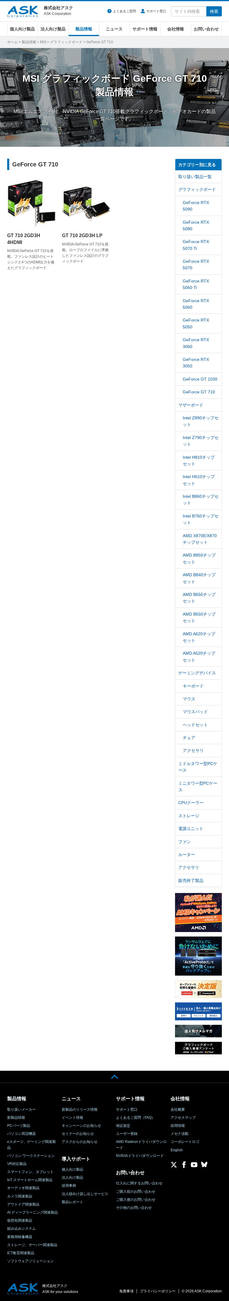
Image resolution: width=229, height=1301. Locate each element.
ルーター (186, 854)
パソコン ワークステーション (31, 1156)
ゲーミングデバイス (197, 672)
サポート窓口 (156, 11)
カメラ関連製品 (19, 1196)
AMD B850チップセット (199, 558)
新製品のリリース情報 (80, 1109)
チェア (189, 737)
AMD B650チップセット (199, 597)
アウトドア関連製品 (23, 1204)
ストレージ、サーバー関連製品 (32, 1245)
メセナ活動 (179, 1134)
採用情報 (178, 1126)
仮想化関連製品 (19, 1220)
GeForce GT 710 (199, 392)
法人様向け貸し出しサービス (85, 1194)
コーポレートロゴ (185, 1142)
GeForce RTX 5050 (196, 323)
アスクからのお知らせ (80, 1142)
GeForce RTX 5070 (196, 264)
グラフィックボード (66, 42)
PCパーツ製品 (18, 1126)
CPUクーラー (191, 802)
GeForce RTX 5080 (196, 225)
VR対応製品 (17, 1164)
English (177, 1150)
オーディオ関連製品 (23, 1188)
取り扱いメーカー (21, 1109)
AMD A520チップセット (199, 656)
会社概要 (178, 1109)
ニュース (114, 29)
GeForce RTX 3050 (196, 362)
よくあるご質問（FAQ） (135, 1117)
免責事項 (126, 1291)
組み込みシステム (21, 1228)
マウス (189, 698)
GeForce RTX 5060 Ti (196, 284)
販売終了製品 (190, 880)
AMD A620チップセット (199, 637)
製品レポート (72, 1202)
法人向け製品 (53, 29)
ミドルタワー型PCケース (197, 766)
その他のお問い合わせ (134, 1208)
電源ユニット (190, 828)
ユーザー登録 (126, 1134)
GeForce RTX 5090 (196, 205)
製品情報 (83, 29)
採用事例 (69, 1185)
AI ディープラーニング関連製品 (32, 1212)
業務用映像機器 (19, 1237)
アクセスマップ (183, 1117)
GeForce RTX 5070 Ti (196, 245)
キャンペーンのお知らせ (81, 1126)
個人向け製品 (22, 29)
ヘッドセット (195, 724)
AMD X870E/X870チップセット (200, 539)
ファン (184, 841)
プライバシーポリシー (158, 1291)
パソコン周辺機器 (21, 1134)
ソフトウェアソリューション (30, 1261)
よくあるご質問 (124, 11)
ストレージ (188, 815)
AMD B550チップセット (199, 617)
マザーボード (190, 405)
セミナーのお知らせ (78, 1134)
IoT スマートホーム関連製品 (29, 1180)
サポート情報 (144, 29)
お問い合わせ (206, 29)
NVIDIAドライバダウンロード (140, 1156)
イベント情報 (72, 1117)
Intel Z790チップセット (201, 440)
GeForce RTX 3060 (196, 343)
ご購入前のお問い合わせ (135, 1191)
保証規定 (123, 1126)
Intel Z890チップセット (201, 421)
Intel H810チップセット (199, 460)
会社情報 (175, 29)
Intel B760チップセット (201, 519)
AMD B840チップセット (199, 578)
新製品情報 (16, 1117)
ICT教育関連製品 (20, 1253)
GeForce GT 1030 (200, 379)
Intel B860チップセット (201, 499)
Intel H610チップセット (199, 480)
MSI (43, 42)
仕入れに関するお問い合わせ (139, 1183)
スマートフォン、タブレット (30, 1172)
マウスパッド (195, 711)
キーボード (193, 686)
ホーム (12, 42)
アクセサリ (193, 750)
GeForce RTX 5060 (196, 304)
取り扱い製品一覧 (195, 176)
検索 (214, 11)
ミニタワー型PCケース (197, 786)
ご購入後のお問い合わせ (135, 1200)
